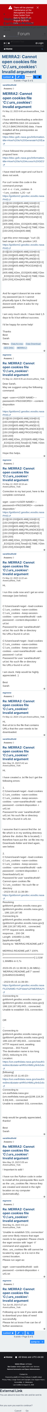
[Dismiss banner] (38, 7)
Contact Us (23, 1374)
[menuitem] (39, 43)
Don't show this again (12, 36)
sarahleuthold (9, 85)
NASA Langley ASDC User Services (28, 1366)
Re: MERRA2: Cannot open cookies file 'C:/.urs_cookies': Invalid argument (18, 369)
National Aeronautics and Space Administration (23, 1369)
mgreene (7, 355)
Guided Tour (18, 41)
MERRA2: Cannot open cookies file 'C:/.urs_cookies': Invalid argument (19, 64)
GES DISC (9, 348)
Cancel (18, 1411)
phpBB (15, 1377)
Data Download (33, 344)
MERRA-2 (22, 348)
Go (27, 1411)
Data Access (17, 344)
